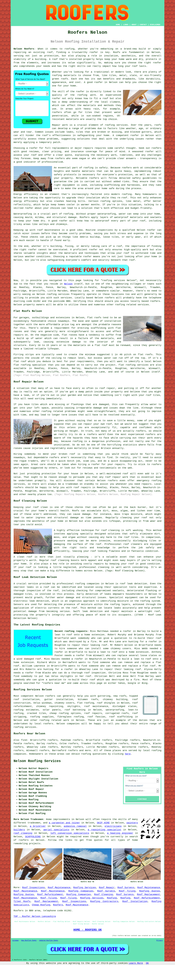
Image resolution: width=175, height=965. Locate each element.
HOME (118, 25)
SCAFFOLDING (33, 836)
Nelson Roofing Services (37, 761)
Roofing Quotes (149, 891)
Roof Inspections (33, 887)
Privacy (159, 940)
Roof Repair (107, 887)
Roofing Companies (80, 891)
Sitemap (15, 940)
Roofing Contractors (104, 901)
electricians (113, 826)
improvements (61, 819)
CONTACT (143, 25)
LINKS (125, 25)
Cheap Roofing (41, 905)
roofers (50, 696)
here (128, 754)
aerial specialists (56, 829)
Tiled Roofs (22, 901)
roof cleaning (23, 833)
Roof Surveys (126, 887)
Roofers (58, 905)
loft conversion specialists (69, 833)
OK (147, 963)
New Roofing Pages (29, 940)
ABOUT (134, 25)
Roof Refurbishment (50, 894)
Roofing (112, 898)
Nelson (68, 284)
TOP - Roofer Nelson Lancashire (35, 916)
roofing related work (54, 720)
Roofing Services (84, 887)
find (24, 740)
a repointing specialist (104, 829)
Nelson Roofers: (24, 49)
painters (132, 823)
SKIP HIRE (103, 823)
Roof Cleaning (103, 894)
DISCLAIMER (155, 25)
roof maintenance (96, 706)
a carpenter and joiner (64, 823)
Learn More (136, 963)
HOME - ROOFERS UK (87, 929)
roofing (156, 750)
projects (34, 843)
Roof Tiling (127, 891)
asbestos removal (75, 826)
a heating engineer (120, 833)
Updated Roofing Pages (48, 940)
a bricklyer (38, 826)
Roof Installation (135, 901)
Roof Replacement (148, 894)
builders (19, 829)
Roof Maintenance (59, 887)
